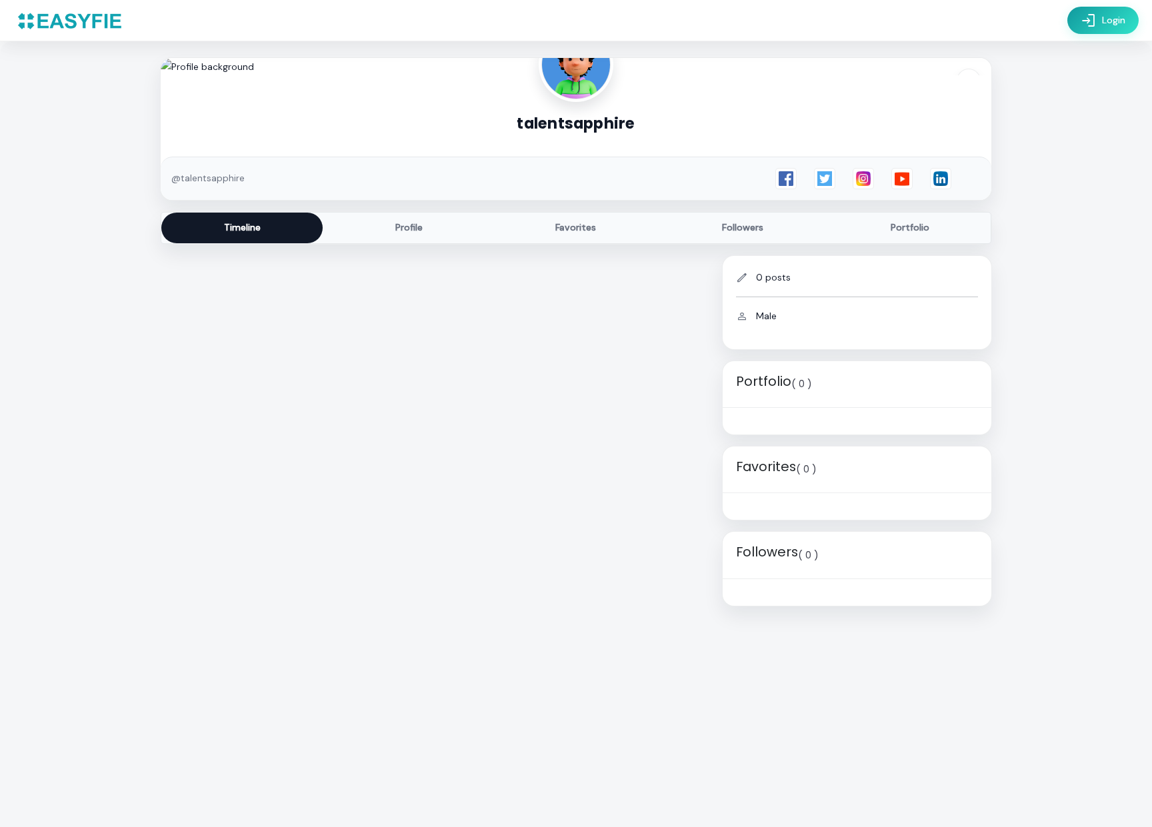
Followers (742, 227)
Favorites (575, 227)
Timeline (242, 227)
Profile (409, 227)
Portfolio (910, 227)
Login (1103, 20)
